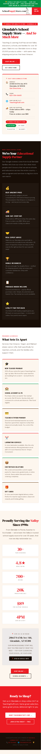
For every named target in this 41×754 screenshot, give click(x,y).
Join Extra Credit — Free (20, 722)
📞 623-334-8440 (28, 11)
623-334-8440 (15, 95)
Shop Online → (36, 11)
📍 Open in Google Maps (20, 658)
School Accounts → (20, 676)
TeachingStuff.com (16, 102)
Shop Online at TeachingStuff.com (21, 5)
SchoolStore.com (14, 11)
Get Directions (11, 68)
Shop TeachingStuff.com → (20, 715)
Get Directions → (16, 88)
